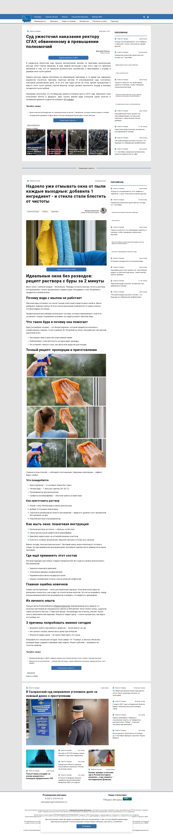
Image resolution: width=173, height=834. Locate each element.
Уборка (45, 211)
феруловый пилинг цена (124, 65)
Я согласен (86, 826)
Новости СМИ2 (32, 128)
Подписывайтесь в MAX (68, 58)
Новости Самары (35, 31)
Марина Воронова (92, 211)
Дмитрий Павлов (103, 51)
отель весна (31, 673)
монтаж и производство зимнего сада (124, 251)
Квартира (54, 211)
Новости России (35, 181)
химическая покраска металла (122, 212)
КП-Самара (69, 99)
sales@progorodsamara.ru (54, 802)
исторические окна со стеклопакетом (128, 104)
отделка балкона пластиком (128, 95)
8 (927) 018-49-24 (54, 798)
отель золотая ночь (33, 125)
